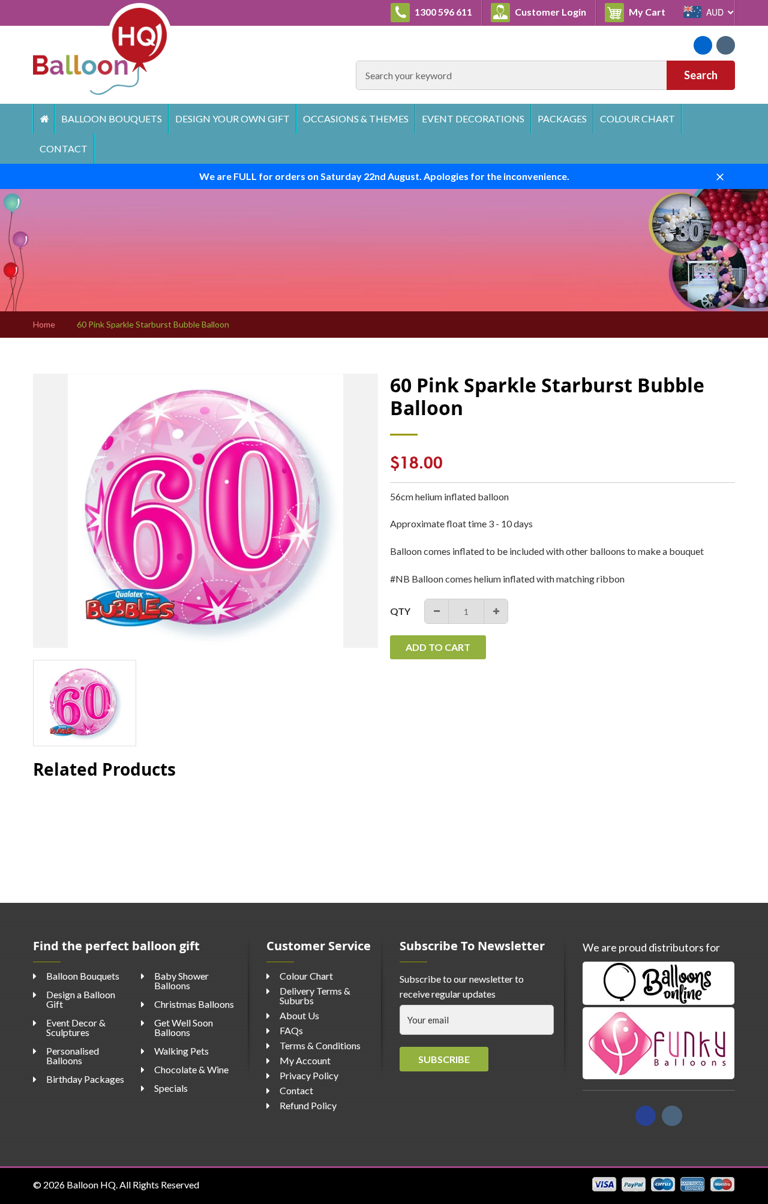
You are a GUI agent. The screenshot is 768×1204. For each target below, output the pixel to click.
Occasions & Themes (356, 118)
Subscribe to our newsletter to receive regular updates (462, 986)
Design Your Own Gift (232, 118)
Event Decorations (473, 118)
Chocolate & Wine (191, 1069)
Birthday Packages (85, 1079)
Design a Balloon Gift (80, 999)
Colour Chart (637, 118)
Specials (171, 1088)
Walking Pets (181, 1050)
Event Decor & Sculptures (76, 1027)
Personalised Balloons (72, 1055)
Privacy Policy (309, 1075)
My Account (305, 1060)
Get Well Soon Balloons (183, 1027)
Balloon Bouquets (111, 118)
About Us (299, 1015)
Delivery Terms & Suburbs (315, 995)
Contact (64, 148)
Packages (562, 118)
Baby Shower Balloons (181, 980)
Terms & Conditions (320, 1045)
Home (43, 119)
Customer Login (549, 11)
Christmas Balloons (194, 1004)
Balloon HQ (91, 1184)
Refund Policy (308, 1105)
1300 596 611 (442, 11)
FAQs (291, 1030)
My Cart (650, 11)
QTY (400, 611)
